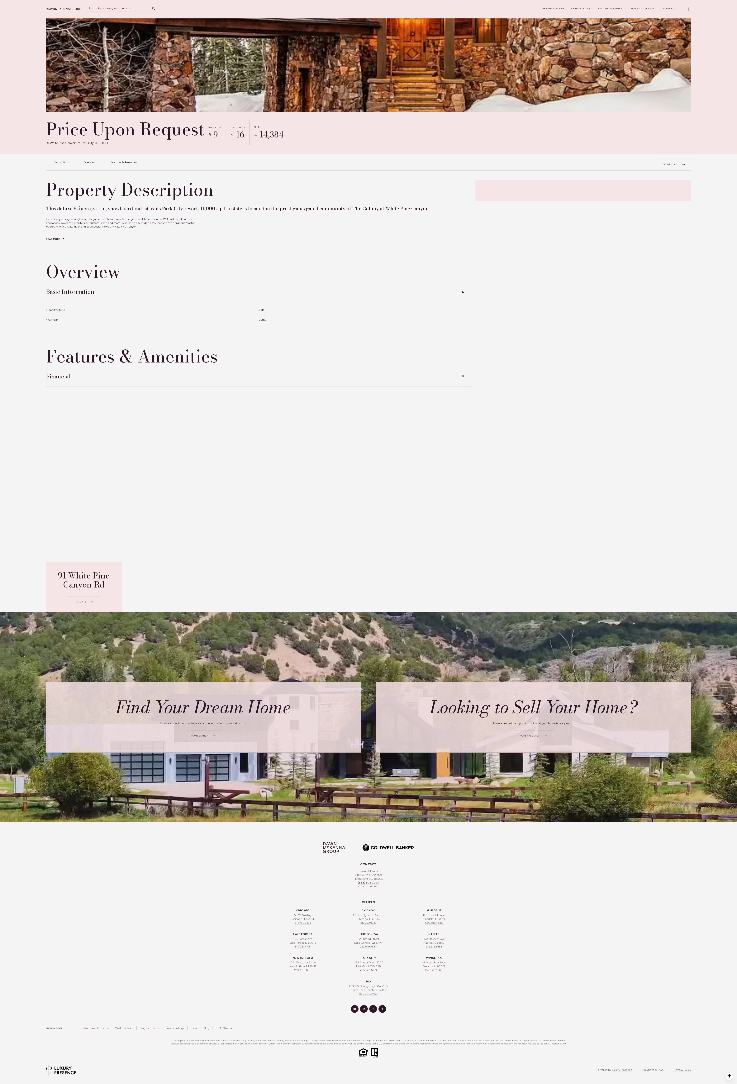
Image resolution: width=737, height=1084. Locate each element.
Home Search (199, 735)
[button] (674, 162)
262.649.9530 (368, 946)
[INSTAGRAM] (373, 1009)
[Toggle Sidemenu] (687, 9)
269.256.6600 (302, 970)
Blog (206, 1028)
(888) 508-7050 (368, 882)
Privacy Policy (682, 1070)
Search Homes (581, 8)
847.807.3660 (434, 970)
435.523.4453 (368, 970)
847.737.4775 (303, 946)
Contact (669, 8)
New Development (611, 8)
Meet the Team (124, 1028)
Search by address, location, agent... (111, 8)
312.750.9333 (303, 922)
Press (194, 1028)
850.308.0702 (368, 993)
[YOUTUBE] (355, 1009)
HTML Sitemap (225, 1028)
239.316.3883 (434, 946)
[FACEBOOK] (382, 1009)
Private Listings (175, 1028)
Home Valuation (642, 8)
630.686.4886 (434, 922)
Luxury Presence (622, 1070)
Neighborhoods (553, 8)
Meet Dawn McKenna (96, 1028)
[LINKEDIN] (364, 1009)
